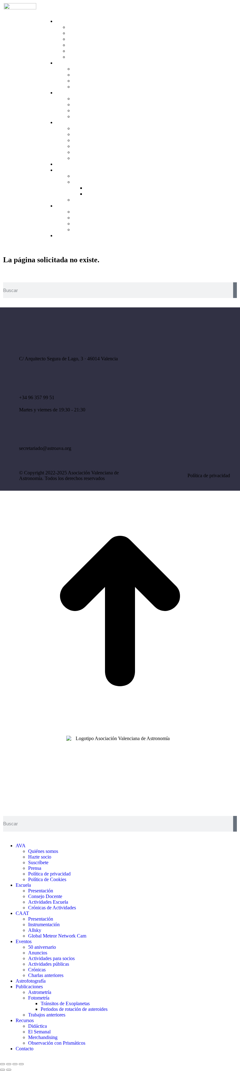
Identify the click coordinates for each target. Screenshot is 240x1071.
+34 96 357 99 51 (36, 397)
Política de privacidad (209, 475)
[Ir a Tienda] (120, 729)
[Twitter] (210, 384)
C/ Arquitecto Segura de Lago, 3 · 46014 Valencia (68, 358)
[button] (50, 9)
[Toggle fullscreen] (15, 1064)
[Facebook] (173, 384)
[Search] (235, 290)
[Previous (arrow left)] (2, 1070)
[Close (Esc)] (2, 1064)
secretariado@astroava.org (45, 448)
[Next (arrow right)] (8, 1070)
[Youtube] (192, 401)
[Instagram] (192, 384)
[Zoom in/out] (21, 1064)
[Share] (8, 1064)
